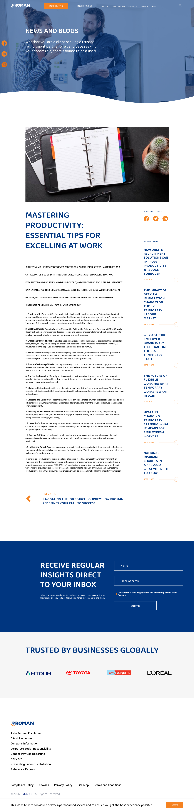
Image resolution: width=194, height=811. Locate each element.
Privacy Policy (63, 785)
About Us (105, 6)
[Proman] (20, 5)
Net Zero (16, 759)
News (154, 6)
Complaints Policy (22, 785)
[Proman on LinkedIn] (4, 54)
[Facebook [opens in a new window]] (146, 218)
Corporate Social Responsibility (31, 748)
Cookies (44, 785)
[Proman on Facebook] (4, 43)
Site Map (83, 785)
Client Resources (21, 738)
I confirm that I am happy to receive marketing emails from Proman (147, 594)
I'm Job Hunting (84, 6)
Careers (144, 6)
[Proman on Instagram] (4, 64)
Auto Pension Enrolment (26, 733)
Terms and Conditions (107, 785)
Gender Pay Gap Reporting (28, 753)
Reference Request (23, 769)
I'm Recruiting (56, 6)
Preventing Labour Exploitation (31, 764)
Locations (133, 6)
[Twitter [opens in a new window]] (156, 218)
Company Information (24, 743)
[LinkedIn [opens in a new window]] (165, 218)
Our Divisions (119, 6)
